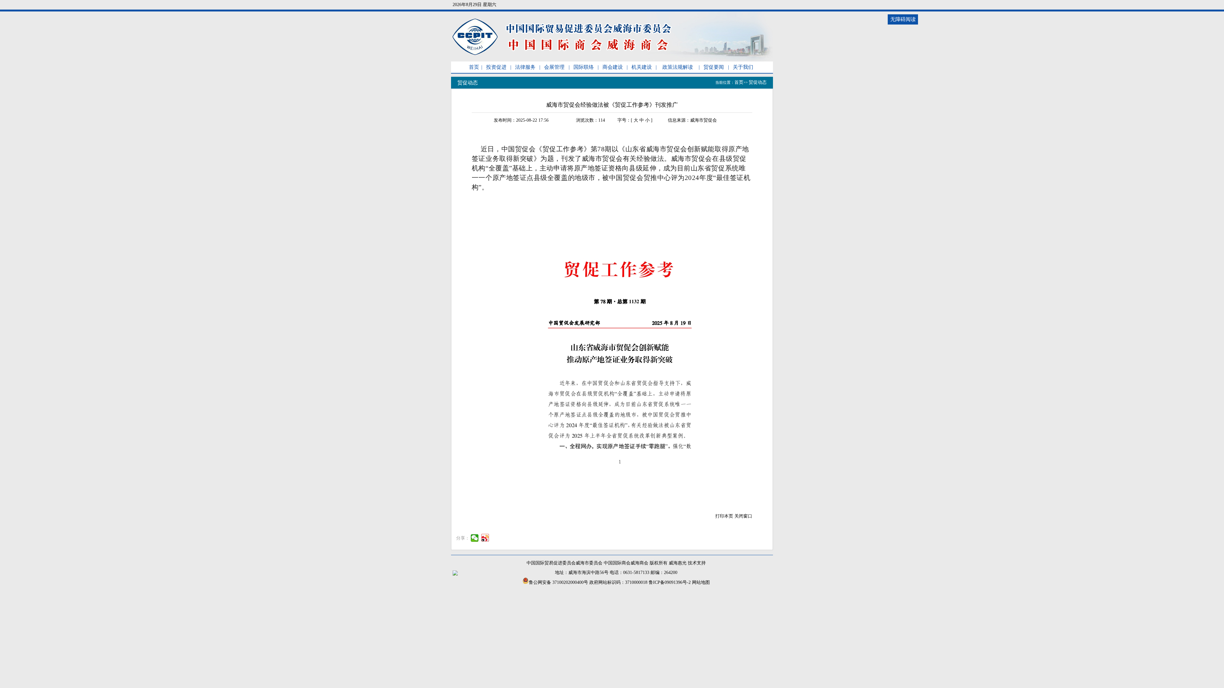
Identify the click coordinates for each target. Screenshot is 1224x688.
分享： (463, 538)
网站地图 (701, 582)
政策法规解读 (677, 67)
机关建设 (641, 67)
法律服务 (525, 67)
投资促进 (496, 67)
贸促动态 (758, 82)
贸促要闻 (713, 67)
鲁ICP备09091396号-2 (670, 582)
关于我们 (743, 67)
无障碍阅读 (903, 19)
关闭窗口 (743, 516)
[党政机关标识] (455, 574)
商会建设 (612, 67)
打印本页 (724, 516)
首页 (474, 67)
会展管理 (554, 67)
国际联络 (583, 67)
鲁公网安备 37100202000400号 (558, 582)
